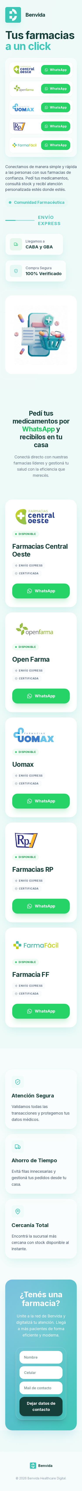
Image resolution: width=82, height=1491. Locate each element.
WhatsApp (58, 70)
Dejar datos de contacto (41, 1406)
